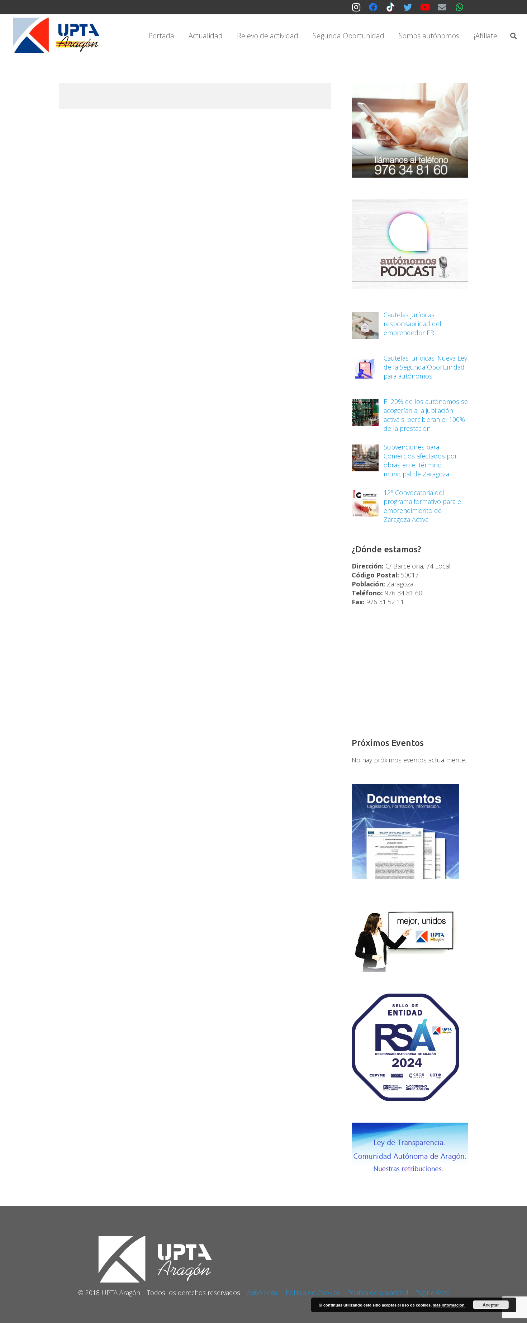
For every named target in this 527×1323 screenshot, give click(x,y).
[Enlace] (57, 35)
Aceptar (491, 1304)
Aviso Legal (263, 1292)
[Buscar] (513, 36)
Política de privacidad (377, 1292)
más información (449, 1305)
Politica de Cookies (313, 1292)
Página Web (432, 1292)
